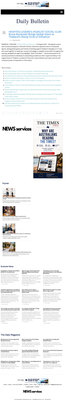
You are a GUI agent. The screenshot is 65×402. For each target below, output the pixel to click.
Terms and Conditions (18, 384)
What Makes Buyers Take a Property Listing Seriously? (14, 216)
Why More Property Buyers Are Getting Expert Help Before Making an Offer (17, 198)
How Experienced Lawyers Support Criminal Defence (9, 351)
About (31, 384)
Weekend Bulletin (30, 386)
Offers (35, 384)
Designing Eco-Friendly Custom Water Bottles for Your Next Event (10, 271)
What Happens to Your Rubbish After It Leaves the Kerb (31, 362)
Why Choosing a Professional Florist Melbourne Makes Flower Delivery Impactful (31, 272)
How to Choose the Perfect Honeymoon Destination (53, 351)
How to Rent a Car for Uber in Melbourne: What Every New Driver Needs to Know (30, 291)
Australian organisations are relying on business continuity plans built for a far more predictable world (10, 291)
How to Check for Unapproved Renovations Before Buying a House (17, 252)
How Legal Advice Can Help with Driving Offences (51, 340)
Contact (5, 384)
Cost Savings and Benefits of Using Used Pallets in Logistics (30, 309)
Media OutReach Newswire (26, 44)
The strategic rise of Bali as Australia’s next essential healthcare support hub (10, 309)
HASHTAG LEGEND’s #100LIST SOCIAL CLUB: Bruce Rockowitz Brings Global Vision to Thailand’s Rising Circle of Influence (35, 34)
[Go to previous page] (6, 113)
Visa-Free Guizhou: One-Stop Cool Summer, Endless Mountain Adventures (29, 71)
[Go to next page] (43, 113)
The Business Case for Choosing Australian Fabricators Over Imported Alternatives (52, 272)
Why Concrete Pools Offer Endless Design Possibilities (30, 340)
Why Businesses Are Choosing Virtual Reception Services (10, 340)
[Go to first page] (3, 113)
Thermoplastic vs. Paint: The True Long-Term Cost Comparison (51, 362)
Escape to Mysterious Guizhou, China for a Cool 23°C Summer (25, 78)
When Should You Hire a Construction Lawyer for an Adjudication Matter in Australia (17, 234)
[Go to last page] (47, 113)
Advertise (26, 384)
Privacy (9, 384)
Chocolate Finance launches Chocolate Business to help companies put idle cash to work (33, 76)
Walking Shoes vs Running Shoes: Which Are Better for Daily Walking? (10, 362)
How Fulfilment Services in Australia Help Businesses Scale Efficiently (52, 309)
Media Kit (37, 386)
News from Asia (16, 40)
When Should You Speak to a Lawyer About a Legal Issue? (52, 290)
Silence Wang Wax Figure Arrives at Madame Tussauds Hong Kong (26, 74)
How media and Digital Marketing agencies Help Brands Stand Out (30, 351)
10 (40, 113)
